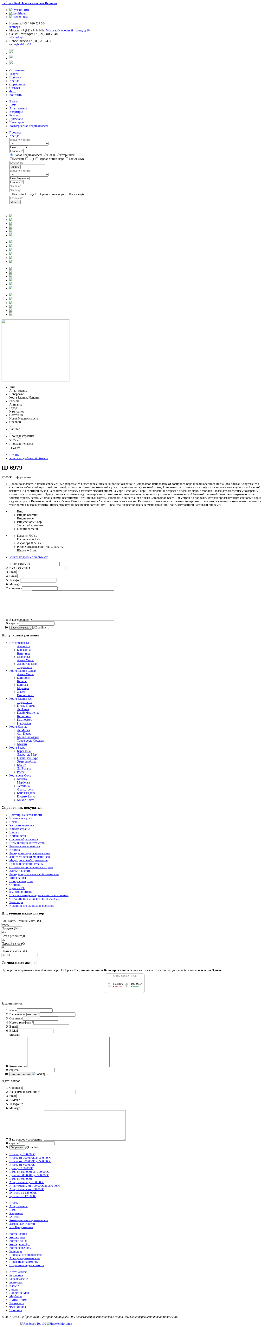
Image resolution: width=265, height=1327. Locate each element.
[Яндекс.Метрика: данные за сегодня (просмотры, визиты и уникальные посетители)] (59, 1323)
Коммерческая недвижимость (28, 125)
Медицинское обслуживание (28, 860)
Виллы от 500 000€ (22, 1164)
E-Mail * (14, 1100)
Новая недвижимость (23, 1261)
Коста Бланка (18, 1233)
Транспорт (16, 902)
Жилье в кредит (19, 870)
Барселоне (16, 1275)
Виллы (13, 101)
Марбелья (23, 656)
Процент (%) (10, 928)
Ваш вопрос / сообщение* (26, 1139)
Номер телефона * (21, 1022)
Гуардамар (24, 723)
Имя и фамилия (19, 567)
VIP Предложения (21, 1227)
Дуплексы (16, 118)
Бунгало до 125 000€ (22, 1192)
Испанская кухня (20, 818)
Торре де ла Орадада (30, 740)
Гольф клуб (76, 158)
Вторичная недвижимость (26, 1265)
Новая (51, 155)
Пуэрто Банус (26, 796)
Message (14, 584)
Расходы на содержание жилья (29, 853)
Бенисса (22, 684)
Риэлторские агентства (24, 846)
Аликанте (23, 646)
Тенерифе (15, 1251)
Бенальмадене (18, 1278)
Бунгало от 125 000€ (22, 1196)
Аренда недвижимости (24, 1258)
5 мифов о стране (20, 891)
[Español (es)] (18, 16)
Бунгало (14, 115)
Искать (15, 166)
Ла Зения (23, 709)
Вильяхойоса (25, 695)
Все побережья (19, 642)
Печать (14, 454)
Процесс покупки (21, 881)
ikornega (14, 27)
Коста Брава (17, 747)
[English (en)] (18, 13)
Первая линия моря (52, 158)
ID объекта (16, 563)
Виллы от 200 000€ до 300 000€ (30, 1157)
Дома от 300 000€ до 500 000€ (29, 1175)
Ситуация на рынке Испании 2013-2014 (35, 898)
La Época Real (29, 3)
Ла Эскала (24, 768)
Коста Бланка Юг (20, 698)
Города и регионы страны (26, 863)
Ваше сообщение (20, 619)
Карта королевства (21, 825)
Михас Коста (25, 800)
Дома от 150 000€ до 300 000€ (29, 1171)
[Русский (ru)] (19, 9)
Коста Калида (18, 726)
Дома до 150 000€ (21, 1168)
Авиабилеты (17, 835)
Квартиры (16, 112)
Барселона (24, 649)
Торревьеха (24, 667)
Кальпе (22, 681)
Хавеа (21, 691)
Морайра (23, 688)
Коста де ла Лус (19, 1244)
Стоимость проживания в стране (31, 867)
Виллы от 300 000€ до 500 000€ (30, 1161)
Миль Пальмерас (28, 737)
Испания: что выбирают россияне (31, 905)
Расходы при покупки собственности (34, 874)
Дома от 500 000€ (20, 1178)
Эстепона (23, 786)
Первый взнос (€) (13, 943)
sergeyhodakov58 (20, 44)
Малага (22, 779)
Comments (16, 1018)
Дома (12, 105)
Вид (32, 158)
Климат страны (19, 828)
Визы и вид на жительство (27, 842)
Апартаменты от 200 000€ (26, 1189)
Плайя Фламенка (28, 712)
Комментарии (18, 1066)
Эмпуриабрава (26, 761)
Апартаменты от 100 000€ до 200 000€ (34, 1185)
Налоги (14, 832)
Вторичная (67, 155)
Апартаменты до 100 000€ (26, 1182)
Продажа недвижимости (25, 1254)
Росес (20, 772)
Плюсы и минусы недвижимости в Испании (38, 895)
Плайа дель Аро (27, 758)
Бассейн (19, 158)
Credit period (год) (13, 936)
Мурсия (22, 744)
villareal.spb (16, 37)
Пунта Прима (26, 705)
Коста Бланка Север (22, 670)
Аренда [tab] (14, 136)
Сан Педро (24, 733)
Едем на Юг (17, 888)
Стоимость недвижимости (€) (21, 920)
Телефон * (16, 1104)
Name (13, 1010)
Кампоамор (24, 719)
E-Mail (13, 1030)
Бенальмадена (26, 793)
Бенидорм (23, 653)
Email (12, 572)
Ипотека (15, 849)
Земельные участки (22, 1223)
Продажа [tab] (15, 132)
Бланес (21, 765)
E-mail (13, 576)
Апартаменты (18, 108)
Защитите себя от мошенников (29, 856)
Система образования (23, 839)
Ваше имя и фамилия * (24, 1014)
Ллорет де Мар (27, 663)
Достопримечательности (25, 814)
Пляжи (13, 821)
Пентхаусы (16, 122)
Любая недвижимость (28, 155)
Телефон (15, 580)
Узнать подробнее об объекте (28, 458)
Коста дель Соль (20, 775)
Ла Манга (23, 730)
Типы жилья (17, 877)
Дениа (13, 1289)
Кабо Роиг (24, 716)
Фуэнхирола (25, 789)
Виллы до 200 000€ (22, 1154)
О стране (15, 884)
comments (15, 588)
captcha (14, 623)
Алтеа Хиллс (25, 660)
